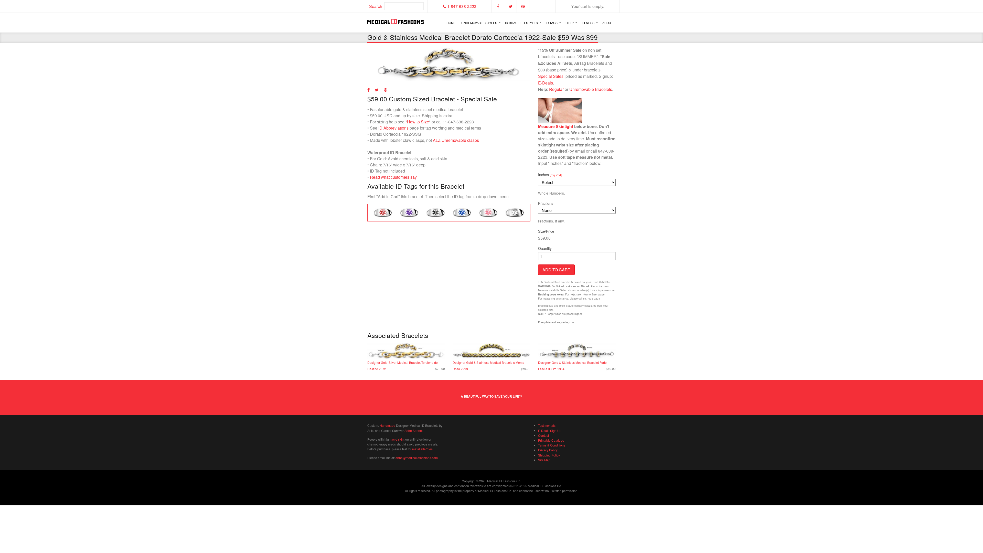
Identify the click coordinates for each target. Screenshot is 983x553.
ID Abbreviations (393, 128)
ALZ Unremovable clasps (456, 140)
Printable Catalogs (551, 440)
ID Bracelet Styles (521, 22)
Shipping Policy (549, 455)
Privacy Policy (548, 450)
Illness (588, 22)
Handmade (387, 425)
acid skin (397, 439)
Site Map (544, 460)
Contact (543, 435)
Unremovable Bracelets (590, 89)
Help (569, 22)
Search (375, 6)
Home (451, 22)
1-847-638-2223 (461, 6)
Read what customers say (393, 177)
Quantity (545, 248)
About (607, 22)
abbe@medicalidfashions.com (417, 457)
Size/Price (546, 231)
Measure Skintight (555, 126)
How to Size (418, 122)
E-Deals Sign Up (549, 430)
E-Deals (545, 83)
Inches (550, 174)
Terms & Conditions (551, 445)
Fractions (545, 203)
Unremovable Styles (479, 22)
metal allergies (422, 449)
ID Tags (552, 22)
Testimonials (546, 425)
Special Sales (550, 76)
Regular (556, 89)
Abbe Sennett (413, 430)
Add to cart (556, 270)
